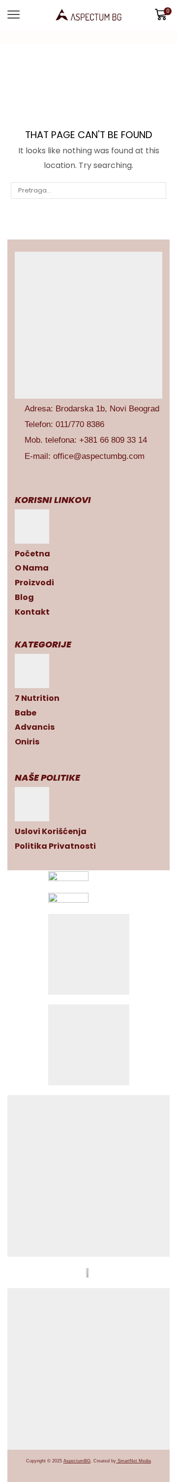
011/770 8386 (80, 424)
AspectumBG (76, 1460)
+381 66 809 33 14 (113, 440)
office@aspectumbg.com (99, 456)
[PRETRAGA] (157, 190)
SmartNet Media (134, 1460)
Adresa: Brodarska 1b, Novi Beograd (92, 408)
